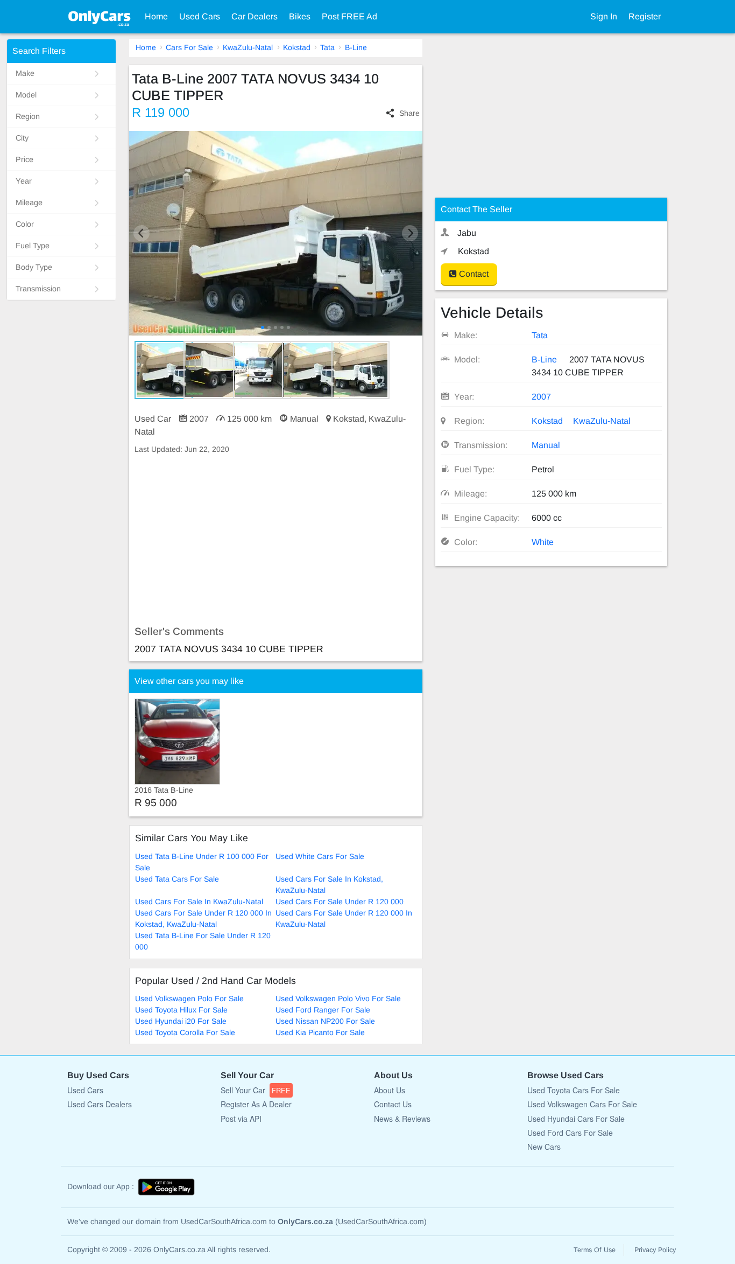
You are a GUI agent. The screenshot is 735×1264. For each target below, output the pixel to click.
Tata (327, 47)
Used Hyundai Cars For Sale (576, 1118)
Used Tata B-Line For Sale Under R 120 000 (203, 941)
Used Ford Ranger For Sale (322, 1009)
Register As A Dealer (256, 1104)
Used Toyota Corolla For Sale (185, 1032)
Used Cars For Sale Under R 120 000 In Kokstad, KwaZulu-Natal (203, 918)
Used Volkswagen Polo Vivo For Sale (338, 998)
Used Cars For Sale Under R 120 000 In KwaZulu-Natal (343, 918)
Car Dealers (254, 16)
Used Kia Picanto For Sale (320, 1032)
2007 (541, 396)
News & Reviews (402, 1118)
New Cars (544, 1146)
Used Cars (199, 16)
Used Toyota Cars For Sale (573, 1090)
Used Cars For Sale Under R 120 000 (339, 901)
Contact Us (393, 1104)
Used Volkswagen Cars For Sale (582, 1104)
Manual (546, 445)
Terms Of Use (595, 1250)
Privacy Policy (655, 1250)
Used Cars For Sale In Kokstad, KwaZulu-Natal (329, 885)
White (543, 542)
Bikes (299, 16)
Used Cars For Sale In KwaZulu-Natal (199, 901)
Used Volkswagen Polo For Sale (189, 998)
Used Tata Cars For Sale (177, 879)
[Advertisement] (275, 540)
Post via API (241, 1118)
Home (156, 16)
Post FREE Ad (349, 16)
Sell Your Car (256, 1090)
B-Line (356, 47)
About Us (389, 1090)
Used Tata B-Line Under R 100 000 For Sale (201, 862)
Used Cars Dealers (99, 1104)
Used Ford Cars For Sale (570, 1132)
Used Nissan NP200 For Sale (325, 1021)
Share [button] (409, 113)
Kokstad (296, 47)
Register (644, 16)
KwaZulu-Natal (248, 47)
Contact (473, 273)
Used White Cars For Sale (319, 856)
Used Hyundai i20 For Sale (181, 1021)
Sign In (603, 16)
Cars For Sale (189, 47)
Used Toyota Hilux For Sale (181, 1009)
